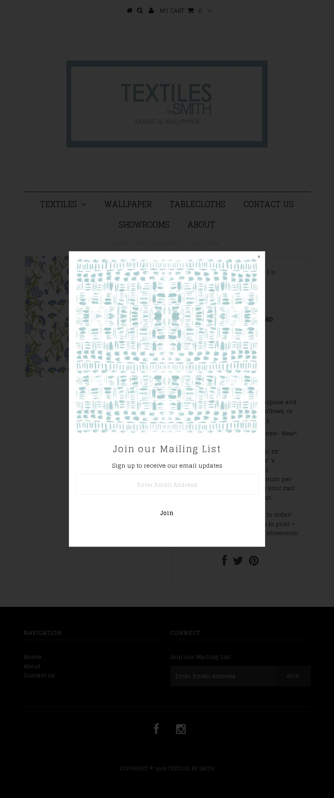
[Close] (259, 258)
